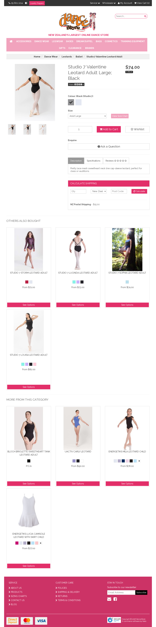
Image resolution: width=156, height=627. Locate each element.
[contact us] (109, 599)
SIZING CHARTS (19, 596)
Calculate (140, 191)
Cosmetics (111, 41)
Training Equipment (133, 41)
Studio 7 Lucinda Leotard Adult (78, 272)
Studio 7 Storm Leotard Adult (29, 272)
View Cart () (143, 3)
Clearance (75, 48)
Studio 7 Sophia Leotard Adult (127, 272)
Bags (99, 41)
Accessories (23, 41)
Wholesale (107, 3)
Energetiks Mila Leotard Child (127, 451)
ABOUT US (16, 588)
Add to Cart (110, 129)
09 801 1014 (17, 3)
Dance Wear (41, 41)
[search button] (145, 16)
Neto (144, 621)
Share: (71, 84)
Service (94, 3)
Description (76, 161)
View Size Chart (120, 116)
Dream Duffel (84, 41)
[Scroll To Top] (146, 618)
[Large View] (11, 129)
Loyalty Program (37, 3)
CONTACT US (17, 600)
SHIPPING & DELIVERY (69, 592)
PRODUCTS (16, 592)
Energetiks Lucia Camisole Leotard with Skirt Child (28, 535)
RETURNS (62, 596)
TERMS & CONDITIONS (69, 600)
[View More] (139, 461)
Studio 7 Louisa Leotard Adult (29, 355)
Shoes (69, 41)
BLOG (14, 604)
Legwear (57, 41)
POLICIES (62, 588)
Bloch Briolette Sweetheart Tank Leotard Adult (28, 453)
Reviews (110, 161)
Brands (89, 48)
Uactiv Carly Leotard (78, 451)
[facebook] (115, 599)
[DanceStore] (78, 21)
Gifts (62, 48)
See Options (29, 305)
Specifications (93, 161)
